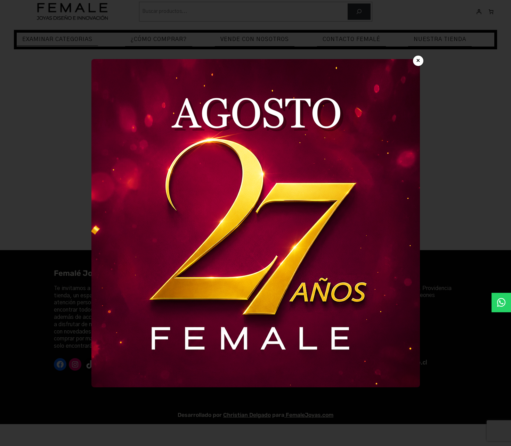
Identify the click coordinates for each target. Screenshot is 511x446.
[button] (501, 302)
